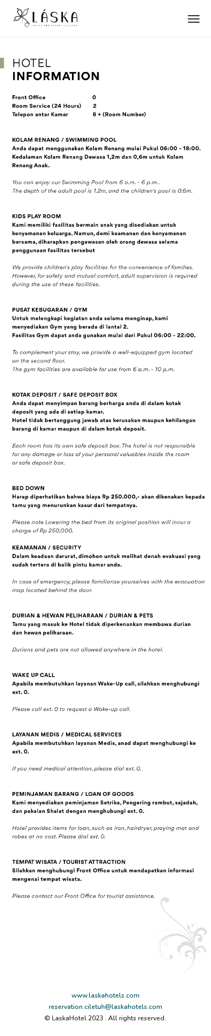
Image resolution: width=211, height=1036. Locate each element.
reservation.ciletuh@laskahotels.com (105, 1006)
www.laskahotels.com (105, 995)
